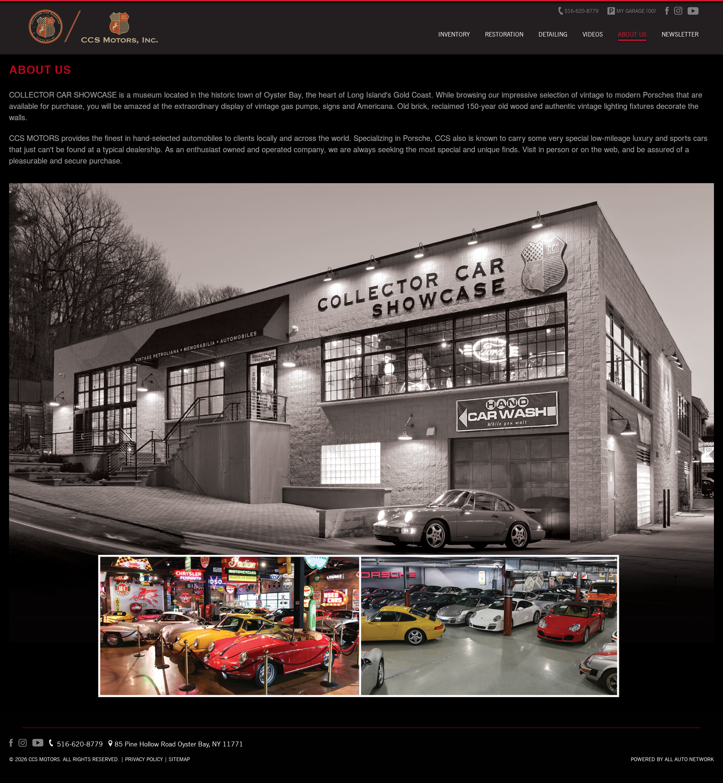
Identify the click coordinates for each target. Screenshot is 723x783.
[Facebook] (667, 11)
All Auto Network (689, 759)
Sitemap (179, 759)
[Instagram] (678, 11)
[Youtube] (693, 11)
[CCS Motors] (92, 43)
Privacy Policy (144, 759)
